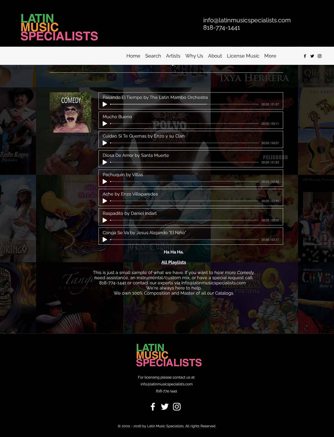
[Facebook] (153, 407)
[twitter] (312, 56)
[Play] (105, 104)
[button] (153, 56)
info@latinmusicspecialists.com (213, 282)
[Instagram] (319, 56)
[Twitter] (165, 407)
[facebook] (304, 56)
